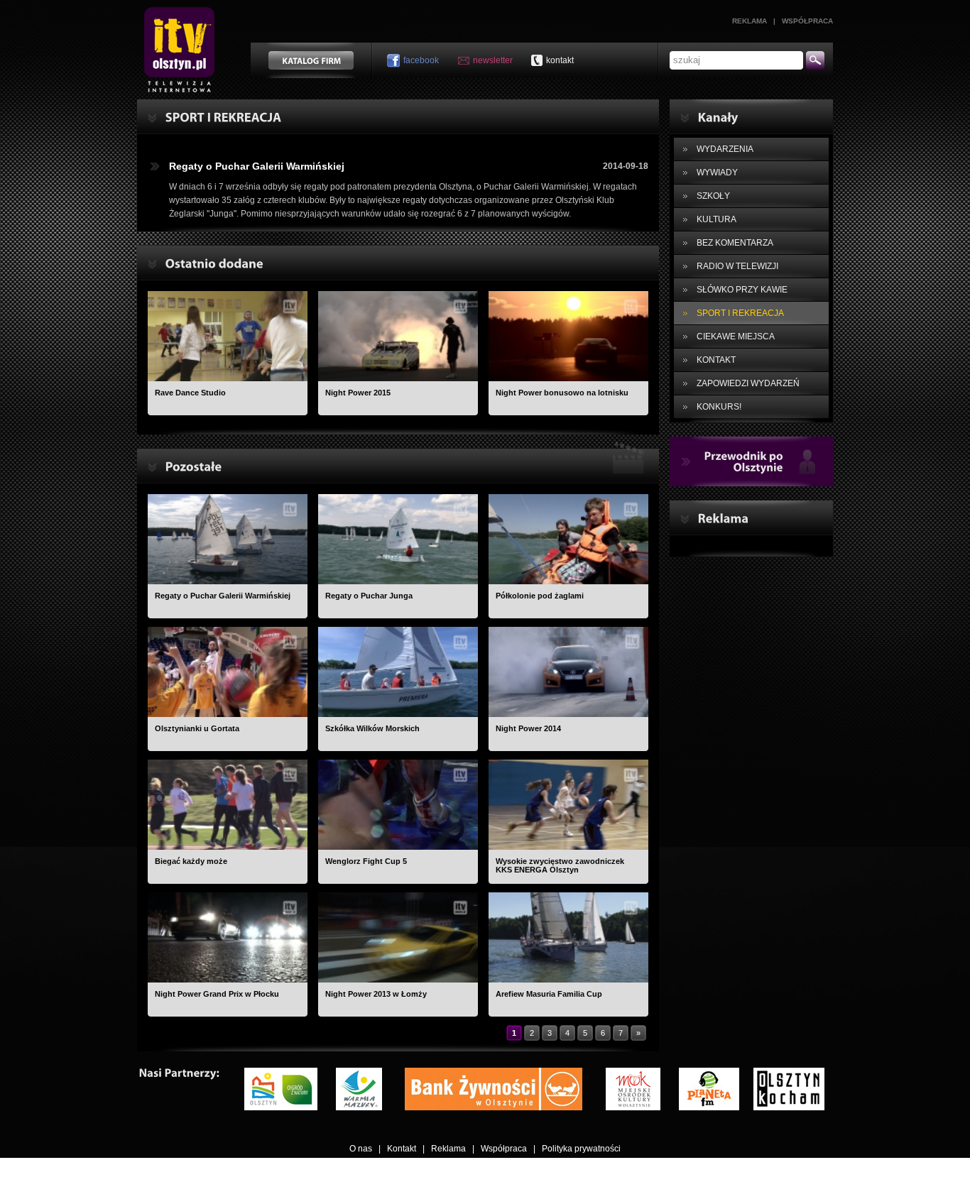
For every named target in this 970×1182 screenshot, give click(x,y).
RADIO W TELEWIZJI (737, 266)
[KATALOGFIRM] (311, 60)
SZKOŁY (713, 196)
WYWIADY (717, 172)
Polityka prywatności (581, 1149)
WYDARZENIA (725, 149)
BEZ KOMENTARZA (735, 243)
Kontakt (401, 1149)
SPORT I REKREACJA (740, 313)
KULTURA (716, 219)
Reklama (749, 21)
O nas (360, 1149)
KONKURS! (719, 407)
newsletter (493, 60)
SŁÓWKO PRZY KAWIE (742, 290)
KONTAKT (716, 360)
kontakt (560, 60)
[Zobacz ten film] (227, 336)
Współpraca (807, 21)
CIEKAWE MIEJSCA (736, 336)
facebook (421, 60)
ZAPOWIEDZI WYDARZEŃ (748, 383)
